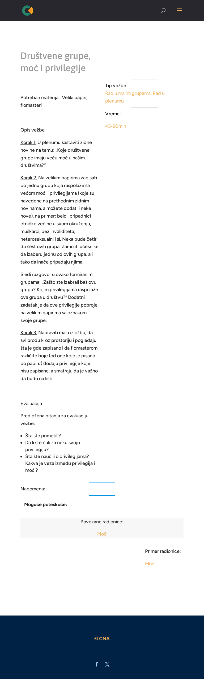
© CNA (102, 639)
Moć (102, 534)
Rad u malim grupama (128, 93)
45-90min (115, 126)
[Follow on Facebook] (96, 664)
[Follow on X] (107, 664)
